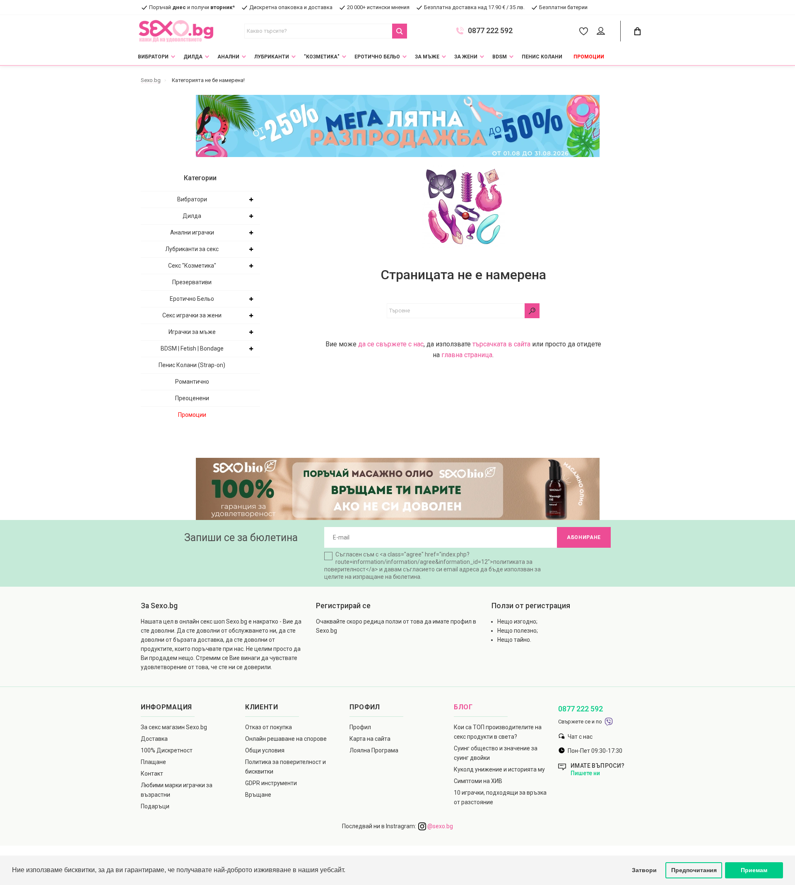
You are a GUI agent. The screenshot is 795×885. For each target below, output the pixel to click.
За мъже (427, 57)
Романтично (192, 381)
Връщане (258, 794)
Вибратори (153, 57)
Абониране (584, 537)
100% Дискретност (167, 750)
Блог (463, 707)
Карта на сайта (369, 738)
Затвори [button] (644, 870)
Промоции (588, 57)
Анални (228, 57)
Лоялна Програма (373, 750)
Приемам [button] (754, 870)
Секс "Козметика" (192, 265)
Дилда (192, 57)
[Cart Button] (637, 31)
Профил (360, 727)
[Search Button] (399, 31)
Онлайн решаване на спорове (286, 738)
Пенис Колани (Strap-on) (192, 365)
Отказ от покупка (268, 727)
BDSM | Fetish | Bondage (192, 348)
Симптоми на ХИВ (478, 781)
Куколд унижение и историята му (499, 769)
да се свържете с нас (391, 344)
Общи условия (264, 750)
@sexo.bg (439, 826)
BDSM (499, 57)
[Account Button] (602, 31)
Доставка (154, 738)
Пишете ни (585, 773)
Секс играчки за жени (192, 315)
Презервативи (192, 282)
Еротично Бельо (377, 57)
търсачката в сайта (501, 344)
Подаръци (155, 806)
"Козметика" (322, 57)
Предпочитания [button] (694, 870)
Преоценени (192, 398)
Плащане (153, 762)
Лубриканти (271, 57)
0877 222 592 (490, 31)
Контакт (152, 773)
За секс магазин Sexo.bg (174, 727)
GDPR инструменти (271, 783)
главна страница (466, 355)
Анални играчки (192, 232)
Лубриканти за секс (192, 249)
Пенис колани (542, 57)
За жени (465, 57)
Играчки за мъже (192, 332)
